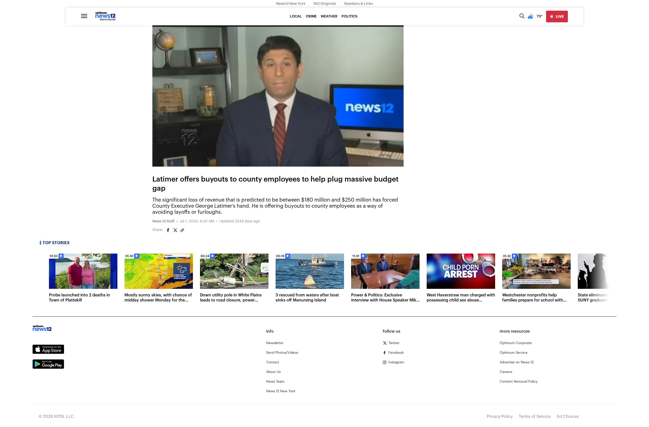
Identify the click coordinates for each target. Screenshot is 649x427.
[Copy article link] (182, 230)
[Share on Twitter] (175, 230)
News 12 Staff (163, 221)
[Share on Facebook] (168, 230)
